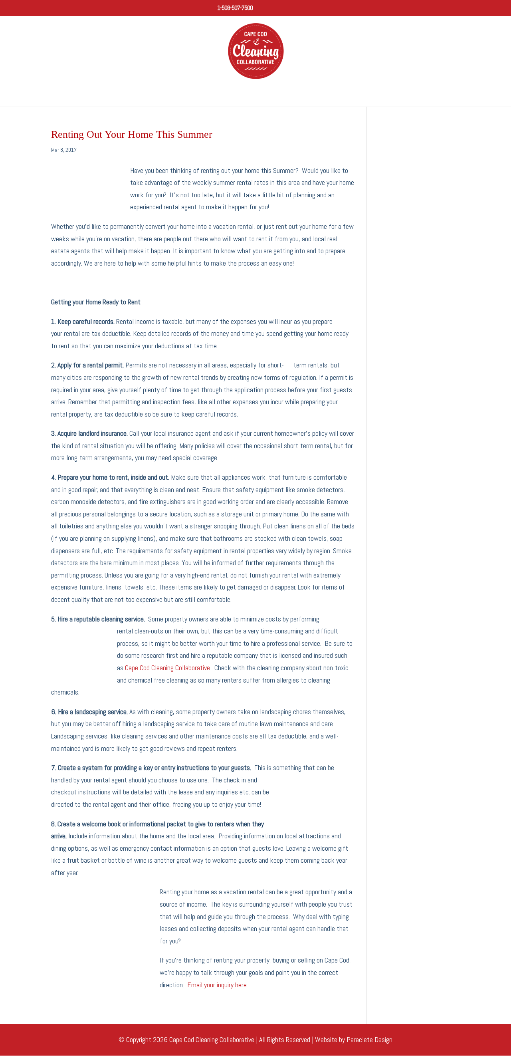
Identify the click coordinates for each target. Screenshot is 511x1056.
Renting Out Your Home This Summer (131, 134)
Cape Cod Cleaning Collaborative (167, 667)
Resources (322, 91)
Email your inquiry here (217, 984)
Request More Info (263, 91)
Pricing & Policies (190, 91)
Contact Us (370, 91)
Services (135, 91)
